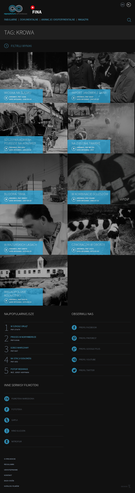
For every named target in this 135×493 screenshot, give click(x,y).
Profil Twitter (86, 370)
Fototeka (17, 409)
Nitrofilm (17, 441)
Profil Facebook (88, 327)
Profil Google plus (89, 348)
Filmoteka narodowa (23, 398)
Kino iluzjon (18, 430)
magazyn (83, 19)
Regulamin (9, 464)
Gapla (15, 419)
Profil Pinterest (87, 338)
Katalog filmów (11, 486)
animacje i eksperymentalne (58, 19)
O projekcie (10, 459)
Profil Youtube (87, 359)
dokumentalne (29, 19)
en (122, 5)
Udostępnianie (11, 470)
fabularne (10, 19)
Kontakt (8, 475)
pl (129, 5)
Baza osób (9, 481)
